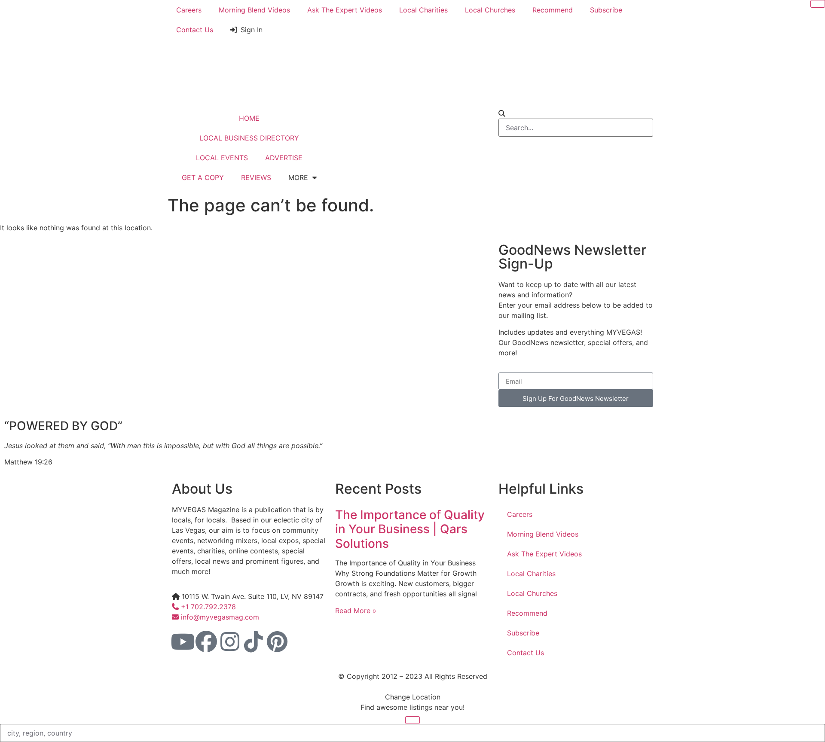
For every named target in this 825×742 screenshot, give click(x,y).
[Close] (817, 4)
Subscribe (606, 10)
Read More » (355, 610)
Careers (189, 10)
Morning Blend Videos (254, 10)
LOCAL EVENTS (222, 157)
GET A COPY (203, 177)
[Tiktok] (253, 641)
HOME (249, 118)
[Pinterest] (277, 641)
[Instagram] (230, 641)
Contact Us (194, 29)
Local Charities (423, 10)
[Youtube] (182, 641)
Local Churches (490, 10)
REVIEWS (256, 177)
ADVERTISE (283, 157)
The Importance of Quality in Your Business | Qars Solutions (410, 529)
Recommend (552, 10)
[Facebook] (206, 641)
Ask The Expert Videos (344, 10)
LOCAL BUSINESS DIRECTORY (249, 138)
